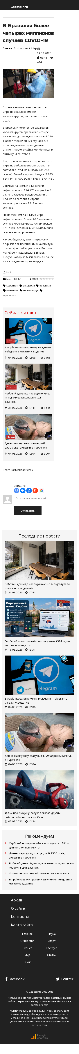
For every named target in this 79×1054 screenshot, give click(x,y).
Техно (27, 962)
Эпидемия (29, 285)
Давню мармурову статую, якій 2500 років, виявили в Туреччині (37, 855)
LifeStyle (51, 948)
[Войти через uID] (16, 490)
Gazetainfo (19, 7)
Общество (27, 941)
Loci (8, 272)
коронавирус (30, 290)
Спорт (52, 941)
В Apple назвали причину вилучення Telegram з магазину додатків (40, 881)
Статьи (51, 955)
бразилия (45, 285)
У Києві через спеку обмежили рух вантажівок (39, 873)
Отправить (28, 510)
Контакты (20, 916)
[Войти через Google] (41, 490)
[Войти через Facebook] (29, 490)
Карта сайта (22, 924)
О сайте (18, 908)
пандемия (12, 290)
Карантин (12, 285)
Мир (8, 279)
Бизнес (27, 948)
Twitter (67, 979)
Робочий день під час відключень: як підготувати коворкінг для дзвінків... (27, 397)
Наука (52, 934)
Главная (27, 934)
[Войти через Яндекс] (35, 490)
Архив (16, 900)
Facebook (16, 979)
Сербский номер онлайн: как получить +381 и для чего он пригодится (39, 845)
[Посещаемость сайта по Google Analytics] (39, 1038)
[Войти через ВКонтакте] (23, 490)
